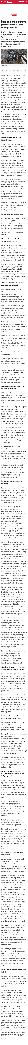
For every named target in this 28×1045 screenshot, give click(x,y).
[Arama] (26, 2)
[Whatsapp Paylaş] (21, 70)
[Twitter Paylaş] (10, 70)
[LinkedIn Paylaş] (14, 70)
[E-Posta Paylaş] (25, 70)
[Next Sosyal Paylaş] (2, 70)
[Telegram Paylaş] (17, 70)
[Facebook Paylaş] (6, 70)
